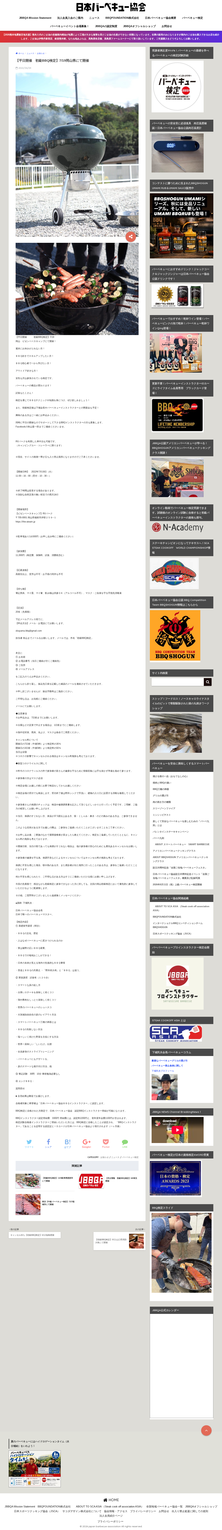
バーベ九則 (158, 838)
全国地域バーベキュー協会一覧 (164, 1506)
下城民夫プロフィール (163, 1071)
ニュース (94, 17)
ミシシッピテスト (162, 815)
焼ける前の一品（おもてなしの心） (171, 776)
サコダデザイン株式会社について (81, 1511)
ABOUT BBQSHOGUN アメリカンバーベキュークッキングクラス (180, 859)
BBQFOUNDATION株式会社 (122, 17)
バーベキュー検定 (192, 17)
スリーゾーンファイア (164, 808)
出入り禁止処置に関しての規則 (190, 1511)
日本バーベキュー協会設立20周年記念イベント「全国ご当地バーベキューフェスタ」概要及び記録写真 (181, 876)
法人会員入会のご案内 (70, 17)
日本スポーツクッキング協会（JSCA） (173, 934)
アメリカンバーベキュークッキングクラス (174, 851)
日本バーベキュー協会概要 (160, 17)
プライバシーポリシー (143, 1511)
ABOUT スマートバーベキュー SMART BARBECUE (181, 844)
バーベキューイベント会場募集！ (69, 26)
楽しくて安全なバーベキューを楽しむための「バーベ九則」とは (181, 823)
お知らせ (104, 1157)
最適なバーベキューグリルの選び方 (170, 1060)
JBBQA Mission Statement (35, 17)
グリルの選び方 (161, 795)
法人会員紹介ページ (111, 1515)
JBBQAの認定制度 (106, 26)
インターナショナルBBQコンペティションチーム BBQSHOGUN (179, 925)
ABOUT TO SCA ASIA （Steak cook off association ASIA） (181, 908)
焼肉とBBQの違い (162, 783)
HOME (113, 1500)
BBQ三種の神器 (161, 789)
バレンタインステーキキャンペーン (171, 832)
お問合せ (167, 26)
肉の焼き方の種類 (162, 802)
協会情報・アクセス (115, 1511)
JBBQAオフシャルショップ (139, 26)
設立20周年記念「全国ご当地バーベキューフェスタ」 (180, 868)
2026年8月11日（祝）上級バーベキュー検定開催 (177, 884)
